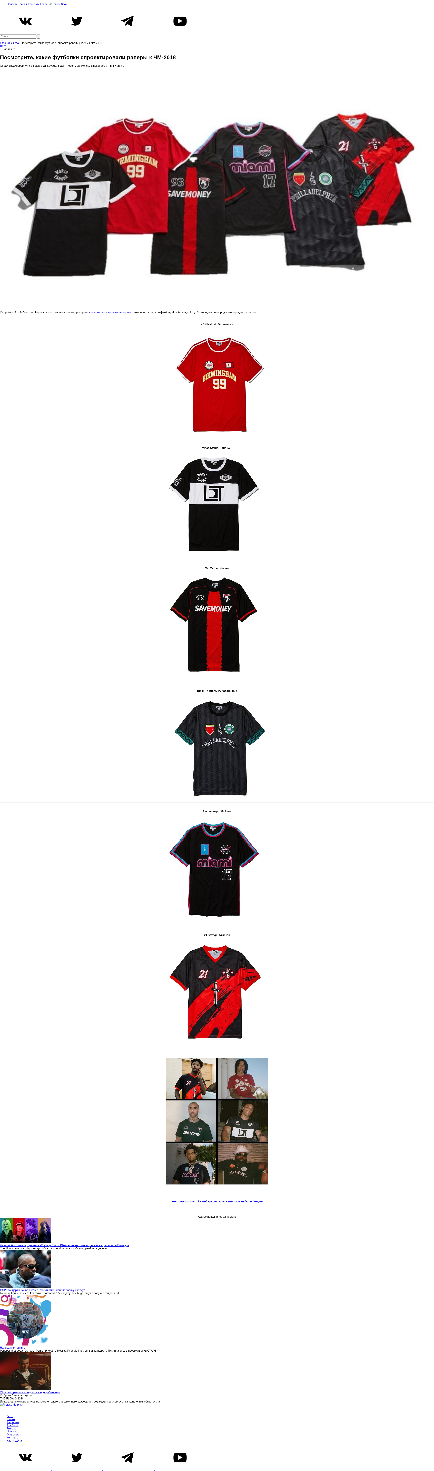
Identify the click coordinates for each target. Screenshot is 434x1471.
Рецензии (13, 1422)
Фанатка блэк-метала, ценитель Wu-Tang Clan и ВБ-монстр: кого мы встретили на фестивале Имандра (64, 1245)
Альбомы (33, 4)
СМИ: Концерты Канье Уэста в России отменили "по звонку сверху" (42, 1290)
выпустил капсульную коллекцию (110, 312)
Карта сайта (14, 1440)
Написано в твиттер (12, 1347)
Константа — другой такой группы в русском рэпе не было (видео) (217, 1201)
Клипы (44, 4)
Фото (3, 46)
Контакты (12, 1437)
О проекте (13, 1434)
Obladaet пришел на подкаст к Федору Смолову (30, 1392)
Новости (12, 4)
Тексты (22, 4)
